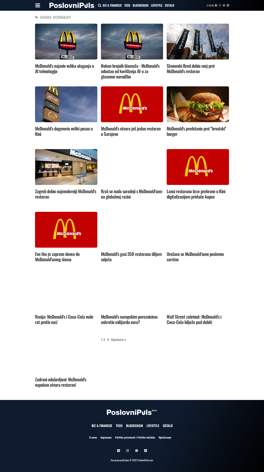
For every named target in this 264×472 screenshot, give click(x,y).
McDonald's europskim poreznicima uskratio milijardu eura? (129, 319)
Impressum (106, 437)
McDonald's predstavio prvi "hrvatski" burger (196, 131)
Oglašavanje (165, 437)
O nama (210, 5)
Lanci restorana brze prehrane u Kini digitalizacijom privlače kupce (196, 194)
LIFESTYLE (156, 5)
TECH (127, 5)
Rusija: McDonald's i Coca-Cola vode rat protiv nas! (64, 319)
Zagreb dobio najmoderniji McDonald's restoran (65, 194)
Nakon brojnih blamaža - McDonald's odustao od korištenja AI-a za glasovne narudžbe (130, 71)
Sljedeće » (118, 340)
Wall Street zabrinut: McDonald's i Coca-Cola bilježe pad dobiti (194, 319)
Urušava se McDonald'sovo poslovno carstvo (195, 257)
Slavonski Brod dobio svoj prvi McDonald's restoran (190, 68)
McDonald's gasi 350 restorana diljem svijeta (131, 257)
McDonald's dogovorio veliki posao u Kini (64, 131)
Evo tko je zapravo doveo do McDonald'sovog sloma (57, 257)
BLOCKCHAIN (140, 5)
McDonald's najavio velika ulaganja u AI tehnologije (64, 68)
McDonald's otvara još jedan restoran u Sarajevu (131, 131)
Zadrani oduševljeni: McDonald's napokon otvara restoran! (60, 382)
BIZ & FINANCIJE (112, 5)
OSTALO (169, 5)
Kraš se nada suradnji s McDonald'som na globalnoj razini (131, 194)
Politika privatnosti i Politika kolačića (135, 437)
